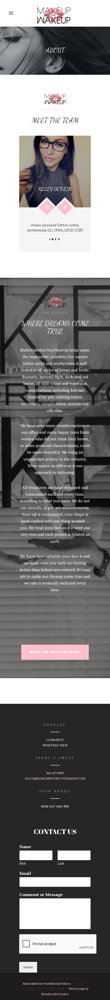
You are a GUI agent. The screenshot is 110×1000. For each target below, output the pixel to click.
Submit (28, 967)
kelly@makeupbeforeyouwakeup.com (55, 778)
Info (55, 239)
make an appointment (55, 652)
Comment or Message (42, 894)
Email (26, 873)
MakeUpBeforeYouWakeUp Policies (47, 983)
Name (26, 846)
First (22, 863)
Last (61, 863)
